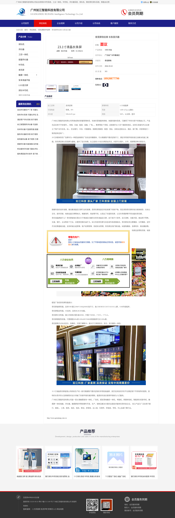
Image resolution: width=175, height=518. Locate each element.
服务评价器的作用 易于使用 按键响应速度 (28, 134)
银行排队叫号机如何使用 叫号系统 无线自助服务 (120, 476)
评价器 (21, 49)
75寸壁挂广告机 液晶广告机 (87, 476)
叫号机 (21, 65)
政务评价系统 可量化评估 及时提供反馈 (28, 115)
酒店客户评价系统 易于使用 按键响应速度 (28, 120)
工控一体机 (23, 55)
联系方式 (132, 23)
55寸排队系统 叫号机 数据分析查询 (58, 476)
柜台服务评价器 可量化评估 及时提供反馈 (28, 149)
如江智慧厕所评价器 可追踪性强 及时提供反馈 (28, 124)
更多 (38, 104)
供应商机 (43, 23)
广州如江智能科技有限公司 (62, 502)
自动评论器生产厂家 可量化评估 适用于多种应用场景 (28, 110)
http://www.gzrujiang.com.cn (57, 418)
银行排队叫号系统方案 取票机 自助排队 (31, 476)
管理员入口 (52, 509)
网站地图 (60, 509)
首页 (26, 30)
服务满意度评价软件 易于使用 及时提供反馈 (28, 154)
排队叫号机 (23, 90)
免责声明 (44, 509)
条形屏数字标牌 (44, 30)
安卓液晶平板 (24, 80)
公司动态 (96, 23)
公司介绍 (78, 23)
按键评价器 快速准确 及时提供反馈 (28, 144)
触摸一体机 (23, 75)
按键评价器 (23, 60)
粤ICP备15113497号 (46, 502)
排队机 (21, 44)
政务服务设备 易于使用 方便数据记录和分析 (28, 139)
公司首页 (25, 23)
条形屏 (21, 70)
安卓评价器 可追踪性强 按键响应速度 (28, 129)
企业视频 (61, 23)
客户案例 (114, 23)
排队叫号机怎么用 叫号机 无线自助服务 (145, 476)
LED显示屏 (23, 85)
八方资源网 (36, 509)
